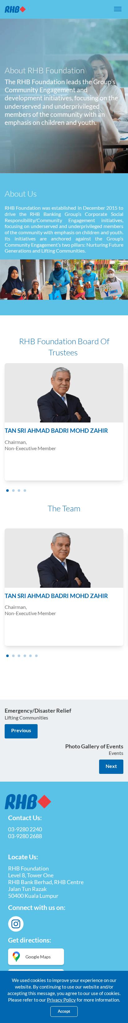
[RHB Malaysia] (15, 9)
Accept (64, 1011)
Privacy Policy (61, 999)
